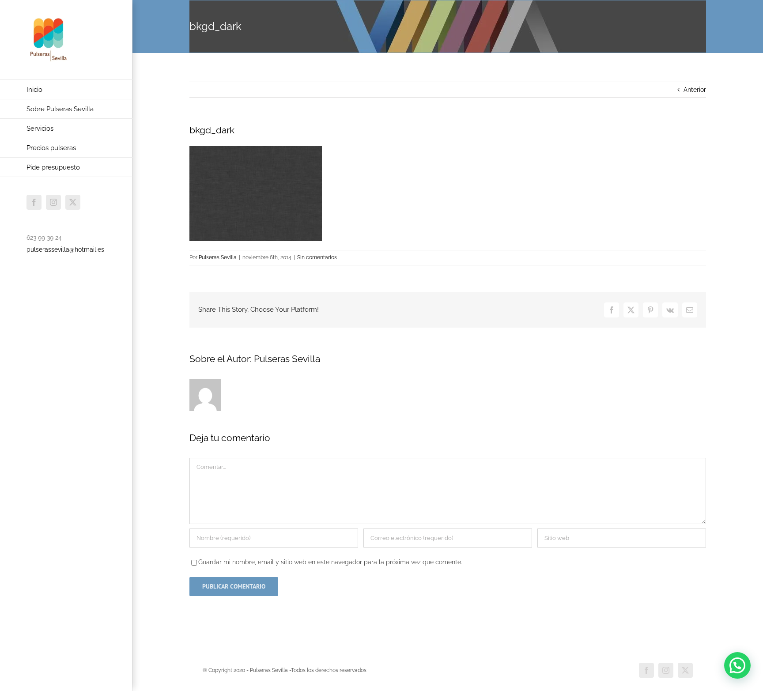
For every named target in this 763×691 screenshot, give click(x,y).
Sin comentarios (317, 257)
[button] (737, 665)
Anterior (695, 89)
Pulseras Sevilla (218, 257)
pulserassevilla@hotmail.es (65, 249)
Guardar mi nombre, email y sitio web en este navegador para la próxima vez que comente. (330, 562)
